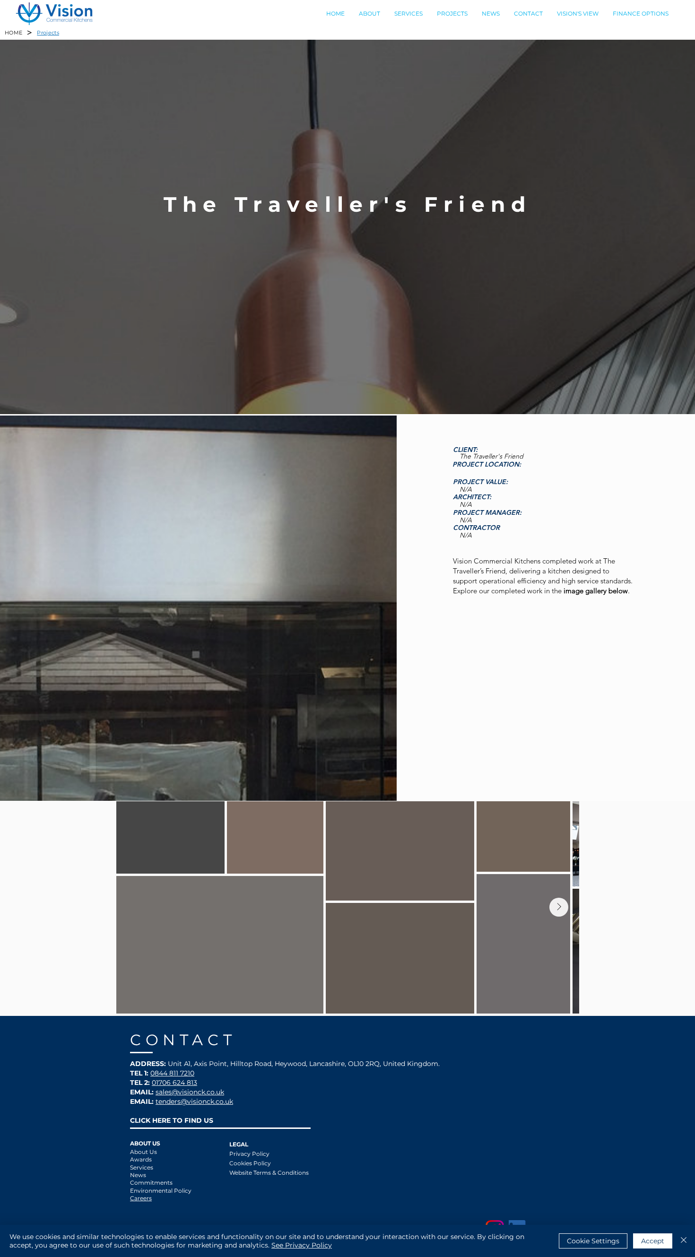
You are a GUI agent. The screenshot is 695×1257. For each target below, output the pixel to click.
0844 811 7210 (172, 1073)
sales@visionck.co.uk (190, 1092)
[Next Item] (558, 907)
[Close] (683, 1240)
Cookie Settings (593, 1241)
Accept (652, 1241)
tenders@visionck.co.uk (194, 1101)
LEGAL (238, 1144)
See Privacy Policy (301, 1245)
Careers (141, 1198)
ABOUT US (145, 1143)
